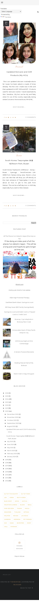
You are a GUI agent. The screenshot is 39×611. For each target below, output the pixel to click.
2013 (7, 478)
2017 (6, 465)
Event (29, 523)
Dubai (12, 523)
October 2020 (12, 420)
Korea (12, 497)
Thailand (17, 512)
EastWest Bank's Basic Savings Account (19, 302)
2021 (6, 408)
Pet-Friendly (27, 519)
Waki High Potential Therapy (19, 297)
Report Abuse (19, 556)
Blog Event (8, 501)
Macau (27, 508)
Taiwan (19, 508)
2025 (7, 396)
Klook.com (19, 284)
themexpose (15, 582)
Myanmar (14, 526)
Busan (19, 155)
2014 (7, 475)
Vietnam (26, 512)
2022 (7, 405)
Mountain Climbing (10, 505)
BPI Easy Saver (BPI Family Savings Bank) (19, 307)
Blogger (17, 584)
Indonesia (17, 519)
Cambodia (7, 519)
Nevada (15, 515)
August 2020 (11, 426)
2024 (7, 399)
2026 (7, 393)
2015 (6, 472)
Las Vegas (24, 515)
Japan (17, 501)
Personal (19, 67)
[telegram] (8, 117)
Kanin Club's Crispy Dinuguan (24, 374)
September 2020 (13, 423)
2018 (7, 462)
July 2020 (10, 441)
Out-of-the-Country (11, 494)
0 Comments (30, 117)
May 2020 (10, 447)
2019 (7, 459)
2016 (7, 468)
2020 (7, 411)
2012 (6, 481)
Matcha (24, 501)
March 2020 (11, 450)
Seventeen (20, 523)
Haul (6, 526)
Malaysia (7, 515)
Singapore (7, 512)
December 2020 (13, 414)
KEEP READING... (19, 107)
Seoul (30, 505)
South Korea (21, 497)
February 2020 (12, 453)
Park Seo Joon (9, 508)
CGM (5, 523)
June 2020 (10, 444)
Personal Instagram (19, 547)
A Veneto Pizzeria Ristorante (24, 352)
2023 (7, 402)
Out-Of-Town (25, 494)
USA (5, 497)
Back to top (25, 588)
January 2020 (11, 456)
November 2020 (13, 417)
